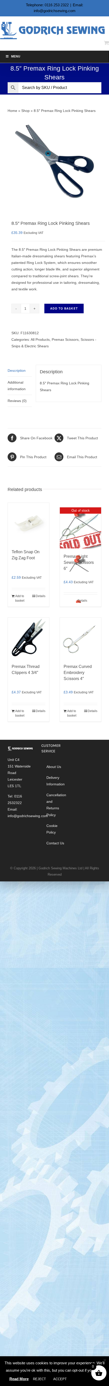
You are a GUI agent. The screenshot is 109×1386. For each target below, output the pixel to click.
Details (40, 596)
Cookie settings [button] (85, 1379)
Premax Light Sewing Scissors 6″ (79, 562)
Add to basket (64, 308)
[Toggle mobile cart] (106, 42)
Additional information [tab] (17, 385)
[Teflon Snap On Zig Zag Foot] (28, 523)
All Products (40, 339)
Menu (15, 56)
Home (12, 111)
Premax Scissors (65, 339)
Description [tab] (17, 370)
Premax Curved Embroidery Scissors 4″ (78, 672)
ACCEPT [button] (60, 1379)
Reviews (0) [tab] (17, 401)
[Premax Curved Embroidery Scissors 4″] (80, 638)
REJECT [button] (39, 1379)
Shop (25, 111)
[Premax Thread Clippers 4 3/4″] (28, 638)
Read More (19, 1379)
